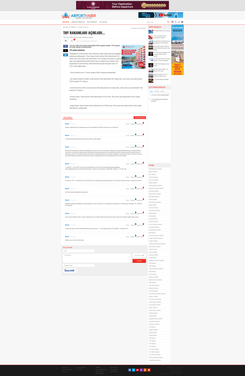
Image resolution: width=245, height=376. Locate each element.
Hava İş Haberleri (153, 252)
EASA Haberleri (152, 216)
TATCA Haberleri (153, 335)
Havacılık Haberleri (153, 255)
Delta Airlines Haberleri (154, 210)
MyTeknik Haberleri (153, 288)
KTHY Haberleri (153, 274)
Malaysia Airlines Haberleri (155, 280)
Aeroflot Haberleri (153, 171)
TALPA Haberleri (153, 332)
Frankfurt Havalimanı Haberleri (156, 235)
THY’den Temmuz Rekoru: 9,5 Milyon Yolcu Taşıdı (161, 70)
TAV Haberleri (152, 338)
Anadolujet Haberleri (154, 191)
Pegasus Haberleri (153, 296)
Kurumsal (64, 371)
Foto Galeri (79, 369)
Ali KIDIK (98, 367)
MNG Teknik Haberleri (154, 285)
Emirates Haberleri (153, 221)
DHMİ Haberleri (152, 213)
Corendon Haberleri (153, 207)
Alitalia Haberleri (153, 183)
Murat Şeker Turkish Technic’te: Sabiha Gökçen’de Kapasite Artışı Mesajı (162, 48)
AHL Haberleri (152, 174)
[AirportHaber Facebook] (172, 22)
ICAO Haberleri (152, 266)
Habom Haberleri (153, 249)
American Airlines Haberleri (155, 185)
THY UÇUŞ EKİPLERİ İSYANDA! (161, 79)
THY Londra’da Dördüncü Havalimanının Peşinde (160, 36)
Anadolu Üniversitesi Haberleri (156, 188)
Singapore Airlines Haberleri (156, 318)
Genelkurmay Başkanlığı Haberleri (157, 244)
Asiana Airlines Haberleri (155, 194)
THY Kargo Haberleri (154, 349)
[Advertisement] (159, 132)
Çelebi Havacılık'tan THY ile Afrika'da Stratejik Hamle (160, 75)
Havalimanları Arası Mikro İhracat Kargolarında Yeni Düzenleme (162, 42)
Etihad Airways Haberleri (155, 230)
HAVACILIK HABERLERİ (78, 22)
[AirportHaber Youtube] (182, 22)
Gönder (139, 261)
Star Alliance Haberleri (154, 321)
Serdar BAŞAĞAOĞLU (101, 369)
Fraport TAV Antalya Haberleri (156, 238)
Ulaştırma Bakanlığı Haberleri (156, 357)
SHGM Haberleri (153, 316)
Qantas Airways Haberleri (155, 302)
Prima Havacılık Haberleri (155, 299)
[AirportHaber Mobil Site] (148, 370)
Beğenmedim (140, 124)
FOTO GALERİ (103, 22)
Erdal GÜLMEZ (114, 371)
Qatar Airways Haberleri (154, 305)
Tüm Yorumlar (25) (140, 117)
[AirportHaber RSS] (145, 370)
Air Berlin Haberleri (153, 177)
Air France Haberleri (154, 180)
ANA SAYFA (65, 22)
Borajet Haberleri (153, 199)
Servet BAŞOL (113, 369)
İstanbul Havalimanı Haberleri (156, 268)
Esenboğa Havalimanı (154, 227)
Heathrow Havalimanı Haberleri (156, 260)
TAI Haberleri (152, 327)
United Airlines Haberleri (155, 360)
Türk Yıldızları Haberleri (155, 354)
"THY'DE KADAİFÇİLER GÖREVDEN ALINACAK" (159, 100)
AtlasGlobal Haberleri (154, 196)
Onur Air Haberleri (153, 291)
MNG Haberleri (152, 282)
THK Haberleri (152, 343)
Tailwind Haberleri (153, 329)
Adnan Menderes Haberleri (155, 169)
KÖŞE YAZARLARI (92, 22)
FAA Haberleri (152, 232)
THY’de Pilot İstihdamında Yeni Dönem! (161, 64)
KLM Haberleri (152, 271)
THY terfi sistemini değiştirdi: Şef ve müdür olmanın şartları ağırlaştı (162, 54)
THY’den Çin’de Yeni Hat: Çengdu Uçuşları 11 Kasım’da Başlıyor (162, 59)
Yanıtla (127, 124)
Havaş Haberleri (153, 257)
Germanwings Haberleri (154, 246)
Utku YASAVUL (99, 373)
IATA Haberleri (152, 263)
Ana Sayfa (65, 367)
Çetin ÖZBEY (113, 367)
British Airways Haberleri (155, 202)
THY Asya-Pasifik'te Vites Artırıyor (162, 30)
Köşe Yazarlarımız (67, 369)
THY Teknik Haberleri (154, 352)
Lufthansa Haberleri (153, 277)
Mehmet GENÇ (99, 371)
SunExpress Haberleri (154, 324)
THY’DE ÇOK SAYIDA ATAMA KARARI (160, 95)
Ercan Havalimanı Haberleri (155, 224)
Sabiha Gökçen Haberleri (155, 310)
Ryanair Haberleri (153, 307)
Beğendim (133, 124)
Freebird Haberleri (153, 241)
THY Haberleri (152, 346)
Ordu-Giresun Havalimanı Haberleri (157, 293)
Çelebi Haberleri (153, 205)
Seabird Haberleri (153, 313)
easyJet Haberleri (153, 219)
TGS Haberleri (152, 341)
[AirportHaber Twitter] (176, 22)
